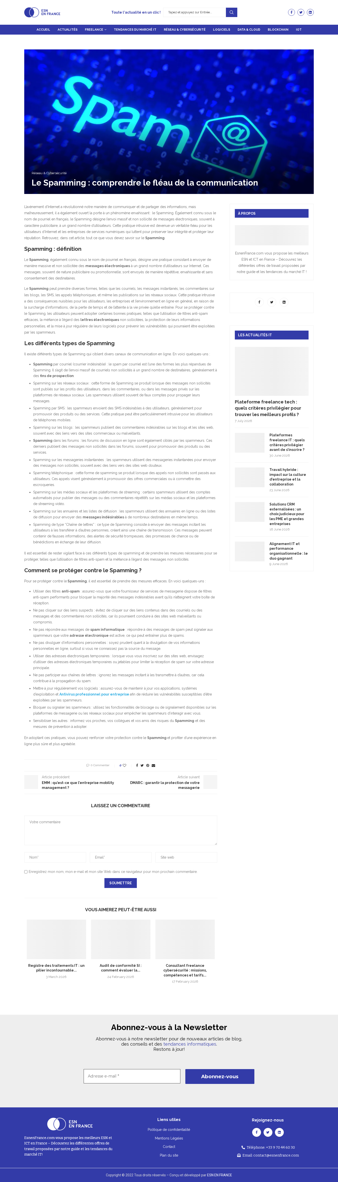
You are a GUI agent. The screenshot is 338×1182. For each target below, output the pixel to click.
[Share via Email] (153, 765)
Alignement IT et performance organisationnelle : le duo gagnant (288, 551)
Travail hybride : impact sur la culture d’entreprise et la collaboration (287, 477)
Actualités (67, 29)
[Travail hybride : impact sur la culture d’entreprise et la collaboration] (250, 477)
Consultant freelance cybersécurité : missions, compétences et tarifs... (185, 970)
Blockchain (278, 29)
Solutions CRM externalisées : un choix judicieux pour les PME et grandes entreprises (286, 514)
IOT (299, 29)
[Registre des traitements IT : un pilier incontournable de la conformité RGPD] (56, 939)
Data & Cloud (249, 29)
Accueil (43, 29)
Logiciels (221, 29)
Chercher (231, 12)
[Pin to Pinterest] (147, 765)
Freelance (94, 29)
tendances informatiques (189, 1044)
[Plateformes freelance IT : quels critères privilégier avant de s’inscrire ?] (250, 443)
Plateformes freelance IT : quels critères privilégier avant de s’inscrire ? (287, 442)
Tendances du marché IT (135, 29)
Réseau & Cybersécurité (185, 29)
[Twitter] (300, 12)
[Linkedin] (310, 12)
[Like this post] (128, 765)
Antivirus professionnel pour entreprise (94, 694)
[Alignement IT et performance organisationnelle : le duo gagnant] (250, 551)
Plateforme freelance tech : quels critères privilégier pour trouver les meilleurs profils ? (268, 408)
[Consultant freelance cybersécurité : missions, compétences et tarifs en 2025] (185, 939)
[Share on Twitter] (142, 765)
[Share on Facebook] (137, 765)
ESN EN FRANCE (219, 1175)
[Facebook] (291, 12)
